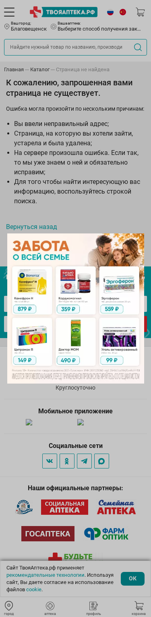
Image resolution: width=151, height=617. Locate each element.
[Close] (135, 242)
